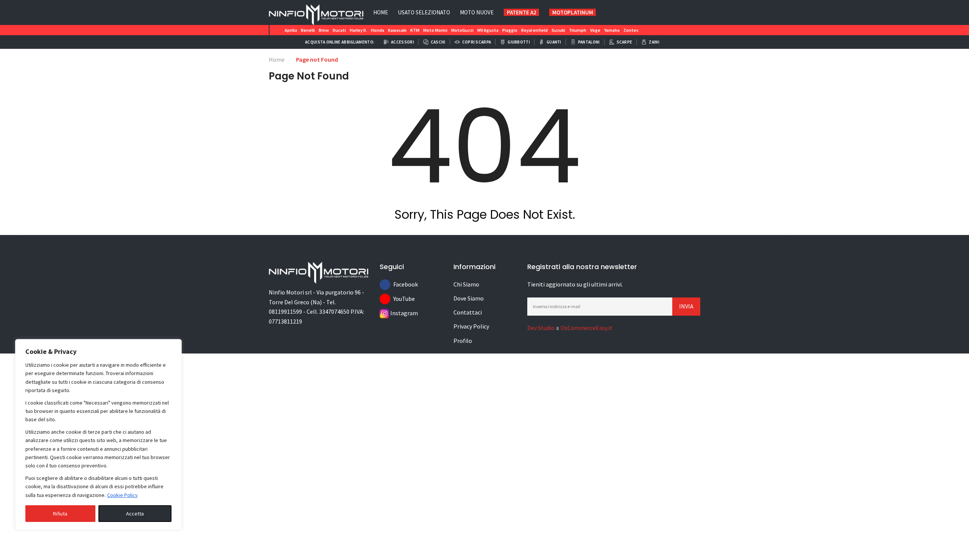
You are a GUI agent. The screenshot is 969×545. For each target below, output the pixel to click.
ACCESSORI (402, 42)
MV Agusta (488, 30)
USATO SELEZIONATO (424, 12)
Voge (595, 30)
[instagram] (650, 12)
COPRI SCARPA (476, 42)
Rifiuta (60, 513)
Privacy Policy (471, 326)
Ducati (339, 30)
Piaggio (509, 30)
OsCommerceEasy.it (586, 328)
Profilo (462, 340)
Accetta (135, 513)
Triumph (577, 30)
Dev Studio (541, 328)
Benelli (308, 30)
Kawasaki (397, 30)
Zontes (631, 30)
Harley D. (358, 30)
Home (380, 12)
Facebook (398, 284)
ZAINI (654, 42)
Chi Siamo (466, 284)
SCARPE (624, 42)
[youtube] (664, 12)
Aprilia (291, 30)
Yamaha (612, 30)
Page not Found (317, 59)
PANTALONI (589, 42)
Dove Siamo (468, 298)
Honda (377, 30)
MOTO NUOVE (477, 12)
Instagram (395, 313)
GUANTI (554, 42)
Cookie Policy (122, 495)
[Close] (173, 345)
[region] (98, 434)
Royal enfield (534, 30)
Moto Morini (435, 30)
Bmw (324, 30)
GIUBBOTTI (519, 42)
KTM (414, 30)
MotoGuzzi (462, 30)
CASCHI (438, 42)
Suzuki (558, 30)
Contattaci (467, 312)
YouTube (398, 298)
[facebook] (693, 12)
